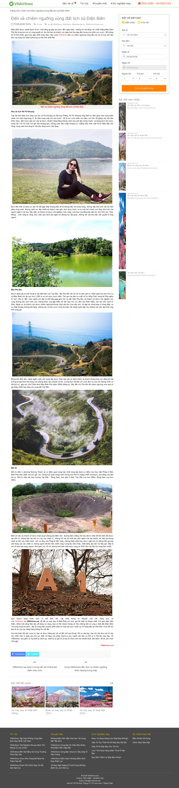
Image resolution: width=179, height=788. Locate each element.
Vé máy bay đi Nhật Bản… (138, 135)
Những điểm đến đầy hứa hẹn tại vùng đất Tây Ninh (68, 739)
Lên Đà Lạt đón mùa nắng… (139, 105)
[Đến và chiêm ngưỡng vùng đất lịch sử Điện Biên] (34, 662)
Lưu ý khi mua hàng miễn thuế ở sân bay (108, 751)
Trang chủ (15, 10)
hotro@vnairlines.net (92, 781)
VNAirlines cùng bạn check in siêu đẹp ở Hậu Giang (69, 753)
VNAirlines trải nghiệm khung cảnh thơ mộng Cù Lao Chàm (27, 746)
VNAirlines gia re (77, 24)
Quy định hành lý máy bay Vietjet (106, 757)
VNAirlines (66, 24)
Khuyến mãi (100, 3)
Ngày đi (125, 52)
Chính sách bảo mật (141, 742)
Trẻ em (140, 73)
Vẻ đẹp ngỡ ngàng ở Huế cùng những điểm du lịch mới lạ (68, 766)
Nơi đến (125, 41)
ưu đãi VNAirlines (54, 24)
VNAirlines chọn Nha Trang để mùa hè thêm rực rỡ (27, 759)
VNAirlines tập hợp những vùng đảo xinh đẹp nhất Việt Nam (26, 739)
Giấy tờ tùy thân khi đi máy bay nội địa (109, 742)
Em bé (157, 73)
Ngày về (126, 62)
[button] (28, 734)
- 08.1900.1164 (162, 3)
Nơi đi (125, 30)
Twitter (34, 654)
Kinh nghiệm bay (121, 3)
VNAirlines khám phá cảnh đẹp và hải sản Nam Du (26, 766)
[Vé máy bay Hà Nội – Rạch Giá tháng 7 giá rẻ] (96, 696)
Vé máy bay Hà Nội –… (137, 273)
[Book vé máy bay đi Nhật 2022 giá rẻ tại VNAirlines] (28, 696)
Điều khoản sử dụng (141, 738)
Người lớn (126, 73)
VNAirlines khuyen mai (94, 24)
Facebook (19, 654)
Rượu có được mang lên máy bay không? (110, 738)
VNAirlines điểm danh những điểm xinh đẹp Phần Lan (68, 759)
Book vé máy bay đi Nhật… (138, 165)
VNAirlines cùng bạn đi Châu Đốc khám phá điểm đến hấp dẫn (68, 746)
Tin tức (84, 3)
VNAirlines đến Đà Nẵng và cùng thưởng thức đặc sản (28, 753)
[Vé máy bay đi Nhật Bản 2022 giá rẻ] (62, 696)
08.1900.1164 (98, 778)
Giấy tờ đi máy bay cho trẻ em (105, 746)
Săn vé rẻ (67, 3)
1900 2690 (147, 3)
